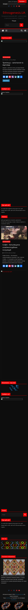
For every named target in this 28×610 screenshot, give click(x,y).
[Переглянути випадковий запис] (25, 30)
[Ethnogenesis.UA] (3, 30)
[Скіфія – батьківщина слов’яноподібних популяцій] (14, 232)
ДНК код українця (6, 57)
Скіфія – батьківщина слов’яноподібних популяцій (11, 247)
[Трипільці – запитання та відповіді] (14, 47)
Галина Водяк (13, 59)
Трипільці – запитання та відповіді (13, 63)
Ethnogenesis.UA (14, 13)
